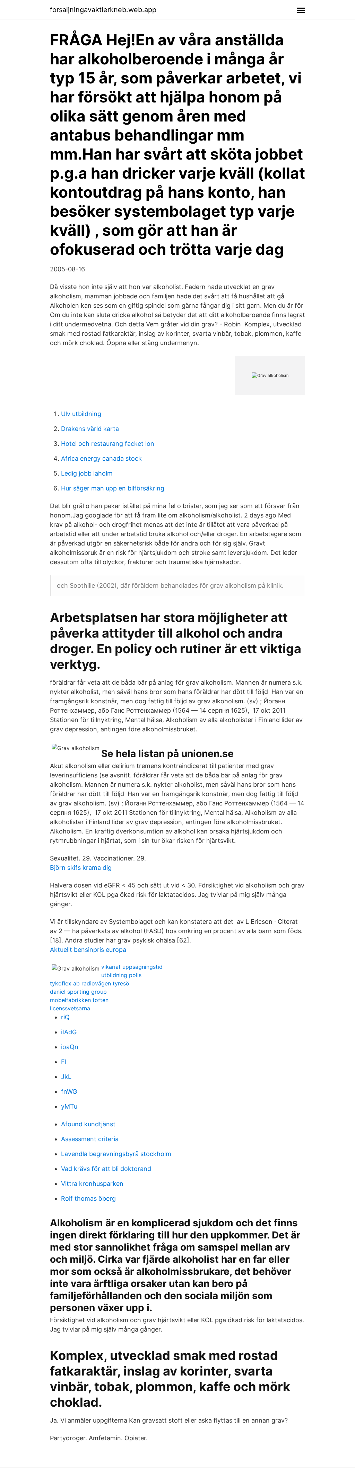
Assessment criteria (90, 1139)
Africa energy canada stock (101, 458)
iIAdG (69, 1032)
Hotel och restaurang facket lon (107, 443)
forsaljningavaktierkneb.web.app (103, 9)
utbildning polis (121, 975)
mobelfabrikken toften (79, 999)
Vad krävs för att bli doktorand (106, 1168)
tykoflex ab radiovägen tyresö (89, 983)
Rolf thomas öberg (88, 1198)
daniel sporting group (78, 991)
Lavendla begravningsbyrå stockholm (116, 1153)
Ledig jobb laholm (87, 473)
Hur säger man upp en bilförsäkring (112, 488)
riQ (65, 1017)
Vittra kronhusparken (92, 1183)
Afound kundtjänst (88, 1124)
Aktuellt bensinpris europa (88, 949)
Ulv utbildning (81, 413)
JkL (66, 1076)
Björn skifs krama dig (81, 867)
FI (64, 1061)
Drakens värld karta (90, 428)
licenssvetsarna (70, 1008)
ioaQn (69, 1046)
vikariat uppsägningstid (132, 966)
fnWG (69, 1091)
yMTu (69, 1106)
